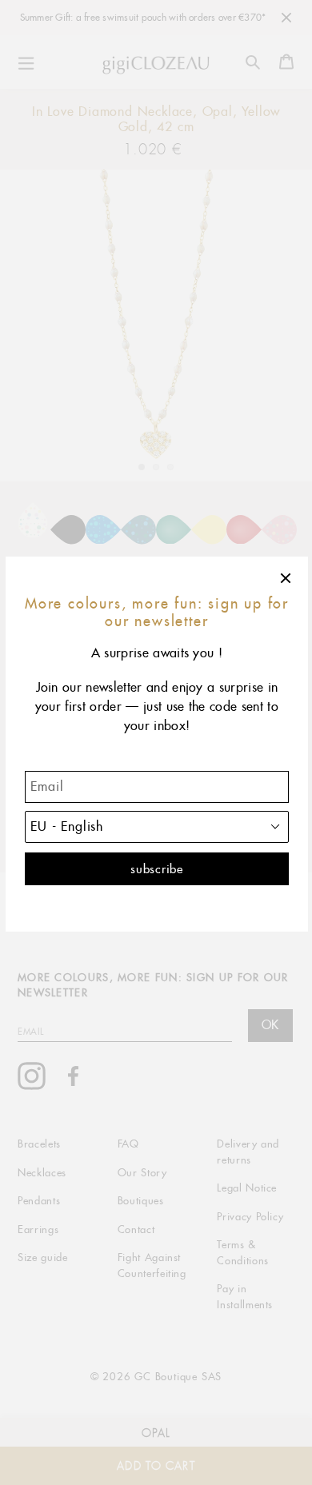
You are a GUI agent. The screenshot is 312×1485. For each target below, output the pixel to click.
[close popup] (286, 578)
